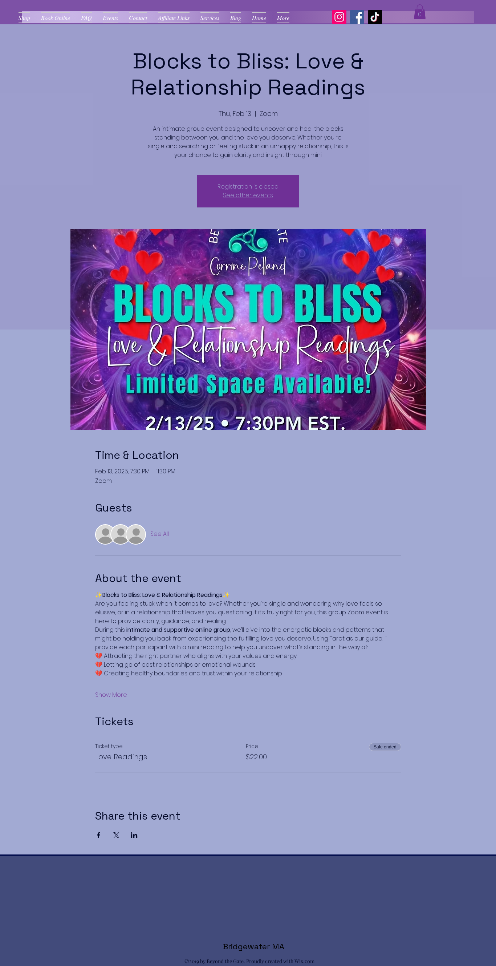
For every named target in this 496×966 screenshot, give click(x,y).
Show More (111, 695)
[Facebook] (357, 17)
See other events (248, 195)
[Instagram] (339, 17)
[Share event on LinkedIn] (134, 835)
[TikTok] (375, 17)
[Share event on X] (116, 835)
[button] (420, 11)
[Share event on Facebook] (98, 835)
